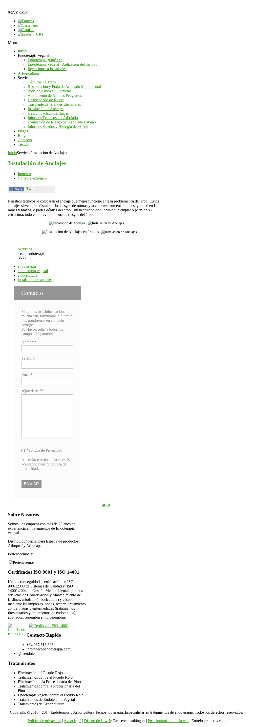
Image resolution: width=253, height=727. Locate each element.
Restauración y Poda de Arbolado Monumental (64, 86)
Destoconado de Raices (46, 100)
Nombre (27, 342)
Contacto (25, 140)
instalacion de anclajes (35, 280)
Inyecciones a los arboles (47, 69)
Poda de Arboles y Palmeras (49, 91)
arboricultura (28, 275)
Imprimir (24, 174)
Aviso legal (72, 721)
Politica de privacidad (44, 721)
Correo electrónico (32, 178)
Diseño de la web (97, 721)
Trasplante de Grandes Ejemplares (54, 104)
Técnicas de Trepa (42, 82)
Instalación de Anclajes (45, 109)
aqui (106, 504)
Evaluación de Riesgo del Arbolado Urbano (62, 122)
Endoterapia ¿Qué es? (45, 60)
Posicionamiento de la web (169, 721)
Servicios (25, 249)
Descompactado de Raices (48, 113)
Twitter (32, 188)
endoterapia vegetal (33, 271)
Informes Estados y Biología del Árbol (58, 126)
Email (26, 374)
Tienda (23, 144)
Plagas (23, 131)
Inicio (22, 51)
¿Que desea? (31, 391)
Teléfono (28, 358)
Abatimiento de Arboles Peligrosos (55, 95)
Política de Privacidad (45, 450)
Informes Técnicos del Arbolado (53, 118)
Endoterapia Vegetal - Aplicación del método (62, 64)
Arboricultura (28, 73)
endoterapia (27, 266)
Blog (21, 135)
